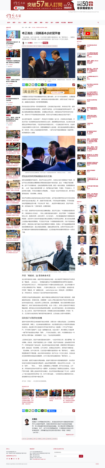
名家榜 (57, 22)
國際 (29, 27)
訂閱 (81, 456)
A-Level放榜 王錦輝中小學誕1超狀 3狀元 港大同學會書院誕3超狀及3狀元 (92, 93)
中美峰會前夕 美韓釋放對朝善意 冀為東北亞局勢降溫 (55, 398)
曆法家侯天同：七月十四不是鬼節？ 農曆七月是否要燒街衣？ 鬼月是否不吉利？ (13, 190)
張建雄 (88, 101)
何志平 (88, 46)
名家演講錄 (9, 39)
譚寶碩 (88, 79)
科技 (46, 22)
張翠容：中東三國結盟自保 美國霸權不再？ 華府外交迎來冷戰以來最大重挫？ (13, 227)
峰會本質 (49, 46)
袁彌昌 (30, 43)
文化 (19, 22)
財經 (25, 22)
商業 (41, 22)
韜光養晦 (30, 46)
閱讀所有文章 (69, 434)
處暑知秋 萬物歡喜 (91, 170)
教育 (14, 22)
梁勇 (88, 180)
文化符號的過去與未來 (92, 45)
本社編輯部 (10, 45)
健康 (35, 22)
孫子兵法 (24, 46)
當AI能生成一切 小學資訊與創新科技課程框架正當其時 (92, 156)
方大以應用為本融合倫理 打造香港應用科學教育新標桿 (92, 54)
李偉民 (88, 165)
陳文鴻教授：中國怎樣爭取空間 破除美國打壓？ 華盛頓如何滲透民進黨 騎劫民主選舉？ (69, 399)
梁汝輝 (88, 158)
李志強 (88, 124)
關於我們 (70, 22)
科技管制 (55, 46)
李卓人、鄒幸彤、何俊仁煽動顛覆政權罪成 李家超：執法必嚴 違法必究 (13, 119)
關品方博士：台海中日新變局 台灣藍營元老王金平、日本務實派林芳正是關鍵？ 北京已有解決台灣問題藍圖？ (92, 71)
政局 (8, 22)
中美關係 (39, 46)
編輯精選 (89, 118)
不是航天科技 (90, 123)
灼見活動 (63, 22)
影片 (52, 22)
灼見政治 (8, 58)
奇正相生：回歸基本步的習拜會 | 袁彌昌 (39, 27)
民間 (35, 46)
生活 (30, 22)
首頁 (23, 27)
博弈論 (45, 43)
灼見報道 (8, 77)
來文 (88, 110)
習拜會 (44, 46)
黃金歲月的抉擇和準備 (92, 99)
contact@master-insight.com (39, 459)
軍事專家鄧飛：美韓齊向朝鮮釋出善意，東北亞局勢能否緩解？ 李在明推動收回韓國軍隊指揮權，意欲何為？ (28, 400)
